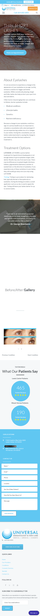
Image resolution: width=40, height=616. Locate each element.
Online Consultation (29, 5)
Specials (4, 571)
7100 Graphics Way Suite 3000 (16, 441)
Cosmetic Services (7, 568)
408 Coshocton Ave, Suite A (14, 449)
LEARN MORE (28, 2)
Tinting (6, 177)
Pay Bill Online (17, 5)
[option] (20, 336)
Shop (5, 5)
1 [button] (18, 348)
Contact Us (5, 574)
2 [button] (21, 348)
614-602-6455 (23, 13)
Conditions (5, 565)
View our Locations (13, 547)
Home (4, 559)
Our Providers (6, 562)
